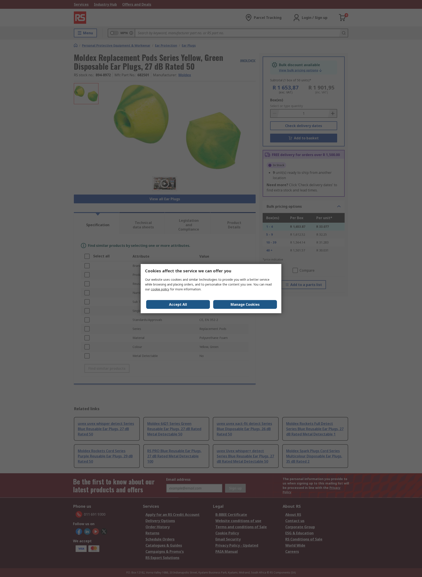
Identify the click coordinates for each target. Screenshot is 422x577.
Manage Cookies (245, 304)
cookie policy (160, 289)
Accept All (178, 304)
